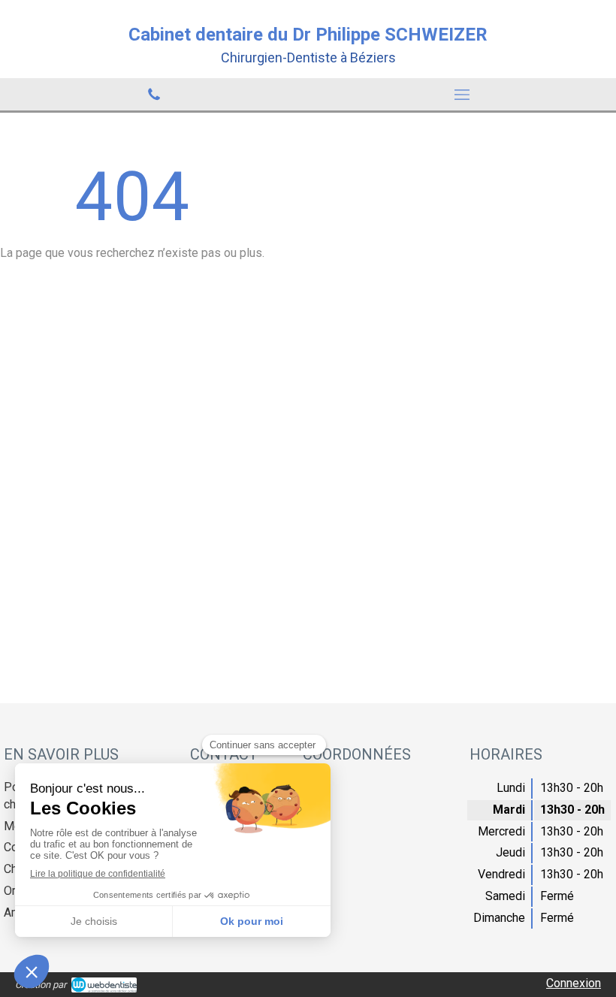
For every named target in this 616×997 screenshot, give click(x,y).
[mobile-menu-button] (462, 95)
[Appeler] (154, 94)
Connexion (573, 983)
